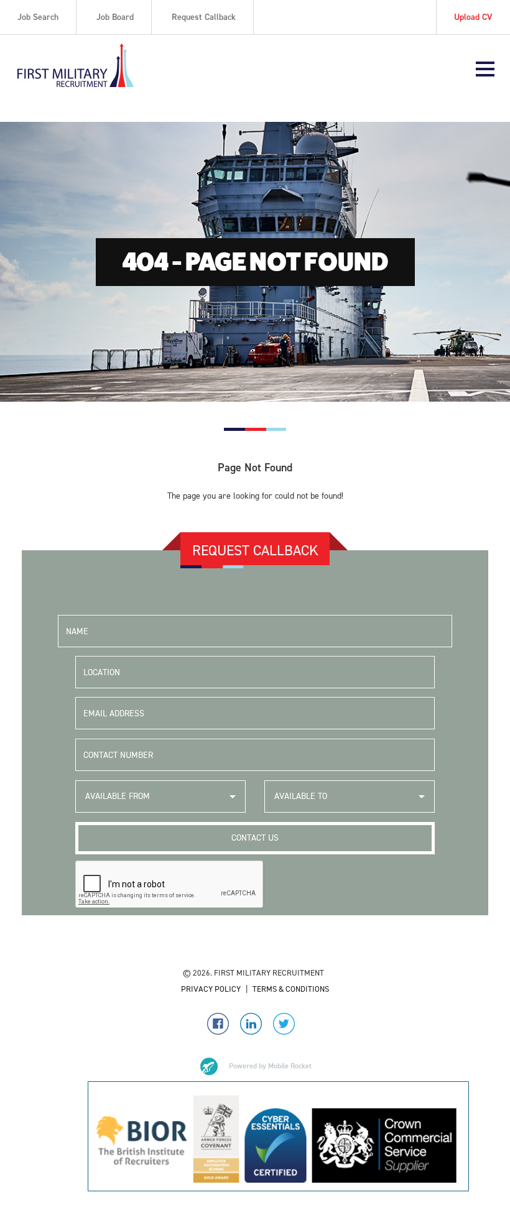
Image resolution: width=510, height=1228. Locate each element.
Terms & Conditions (291, 989)
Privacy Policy (211, 989)
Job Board (115, 17)
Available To (300, 796)
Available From (117, 796)
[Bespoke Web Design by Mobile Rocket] (255, 1066)
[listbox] (160, 796)
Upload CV (473, 17)
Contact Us (255, 838)
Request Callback (204, 17)
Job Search (37, 17)
